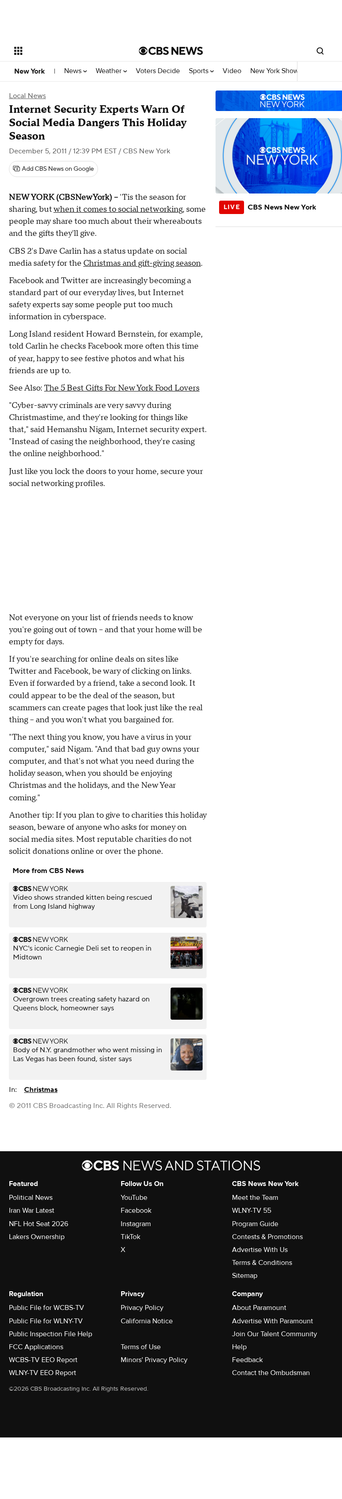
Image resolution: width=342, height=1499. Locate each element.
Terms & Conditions (262, 1262)
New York (29, 71)
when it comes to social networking (118, 209)
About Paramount (259, 1307)
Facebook (136, 1210)
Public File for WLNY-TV (46, 1321)
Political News (31, 1197)
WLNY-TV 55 (251, 1210)
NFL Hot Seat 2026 (38, 1223)
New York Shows (277, 71)
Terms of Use (141, 1347)
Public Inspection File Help (50, 1334)
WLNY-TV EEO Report (42, 1372)
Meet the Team (255, 1197)
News (73, 71)
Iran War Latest (31, 1210)
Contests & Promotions (267, 1236)
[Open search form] (320, 51)
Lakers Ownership (37, 1236)
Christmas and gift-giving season (142, 263)
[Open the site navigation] (66, 51)
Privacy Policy (142, 1307)
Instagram (136, 1223)
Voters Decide (158, 71)
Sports (199, 71)
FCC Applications (36, 1347)
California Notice (147, 1321)
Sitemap (244, 1275)
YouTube (134, 1197)
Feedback (247, 1359)
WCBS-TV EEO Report (43, 1359)
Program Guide (255, 1223)
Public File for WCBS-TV (46, 1307)
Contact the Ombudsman (271, 1372)
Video (232, 71)
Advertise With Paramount (272, 1321)
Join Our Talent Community (274, 1334)
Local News (27, 95)
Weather (109, 71)
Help (239, 1347)
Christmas (40, 1089)
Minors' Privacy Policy (154, 1359)
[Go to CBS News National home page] (171, 50)
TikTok (130, 1236)
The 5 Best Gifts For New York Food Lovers (122, 388)
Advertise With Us (260, 1249)
